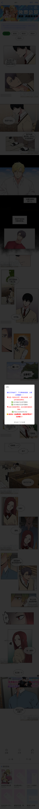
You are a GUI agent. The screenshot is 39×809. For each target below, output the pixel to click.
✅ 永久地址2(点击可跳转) (19, 404)
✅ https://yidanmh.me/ (19, 412)
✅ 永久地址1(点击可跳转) (19, 402)
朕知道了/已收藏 (19, 422)
